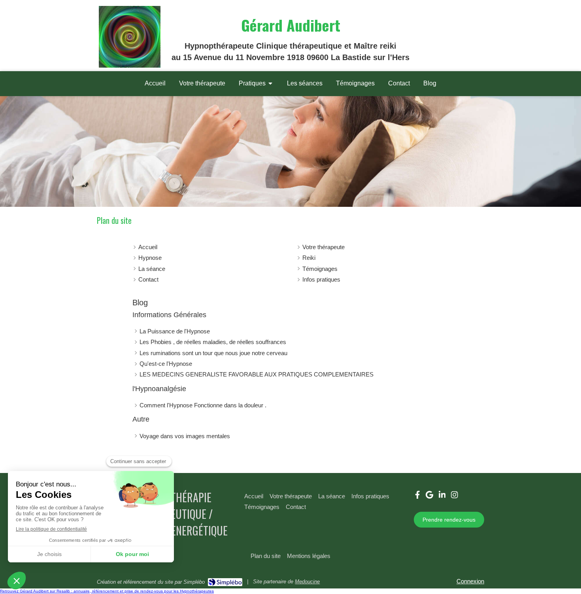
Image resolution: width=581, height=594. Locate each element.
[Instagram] (454, 496)
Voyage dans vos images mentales (185, 436)
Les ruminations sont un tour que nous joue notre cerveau (213, 353)
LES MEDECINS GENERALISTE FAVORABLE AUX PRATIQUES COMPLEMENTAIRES (257, 374)
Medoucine (307, 582)
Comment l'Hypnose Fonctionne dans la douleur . (203, 405)
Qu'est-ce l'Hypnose (166, 363)
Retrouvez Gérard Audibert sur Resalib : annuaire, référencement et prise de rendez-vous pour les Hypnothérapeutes (107, 591)
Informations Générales (169, 315)
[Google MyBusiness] (429, 496)
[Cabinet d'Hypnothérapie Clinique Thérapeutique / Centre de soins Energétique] (129, 65)
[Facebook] (417, 496)
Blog (140, 302)
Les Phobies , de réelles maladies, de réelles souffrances (213, 342)
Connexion (470, 581)
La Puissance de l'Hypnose (175, 331)
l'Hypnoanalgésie (159, 389)
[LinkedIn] (442, 496)
